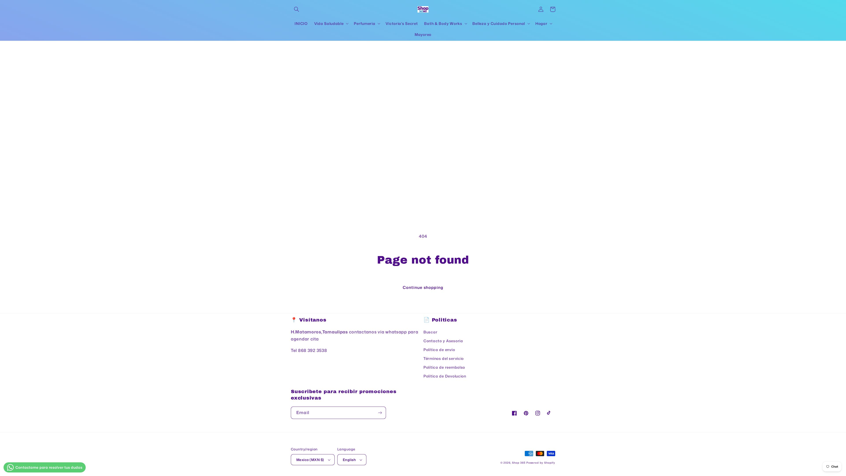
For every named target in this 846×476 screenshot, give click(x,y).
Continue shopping (423, 287)
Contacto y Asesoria (443, 340)
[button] (296, 9)
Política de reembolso (444, 367)
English (349, 459)
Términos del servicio (443, 358)
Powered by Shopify (540, 463)
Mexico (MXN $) (310, 459)
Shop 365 (518, 463)
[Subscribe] (380, 413)
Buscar (430, 332)
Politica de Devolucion (444, 376)
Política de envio (439, 349)
